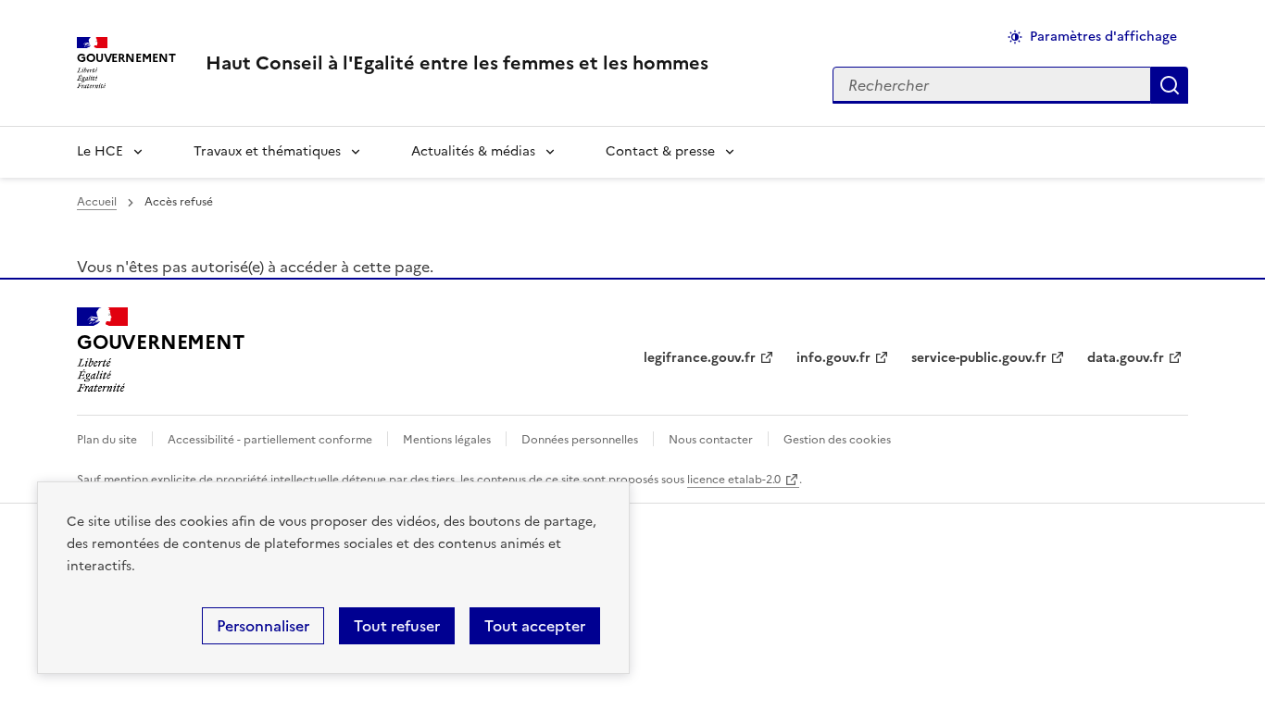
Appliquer (1169, 85)
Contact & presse (660, 151)
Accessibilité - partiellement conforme (270, 439)
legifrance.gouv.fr (700, 358)
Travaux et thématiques (267, 151)
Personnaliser (263, 626)
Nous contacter (711, 439)
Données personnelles (579, 439)
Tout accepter (534, 626)
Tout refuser (397, 626)
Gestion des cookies (837, 439)
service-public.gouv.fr (978, 358)
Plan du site (107, 439)
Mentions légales (447, 439)
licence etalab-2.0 (734, 479)
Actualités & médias (473, 151)
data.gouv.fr (1125, 358)
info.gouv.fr (833, 358)
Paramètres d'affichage (1103, 36)
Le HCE (100, 151)
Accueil (97, 201)
